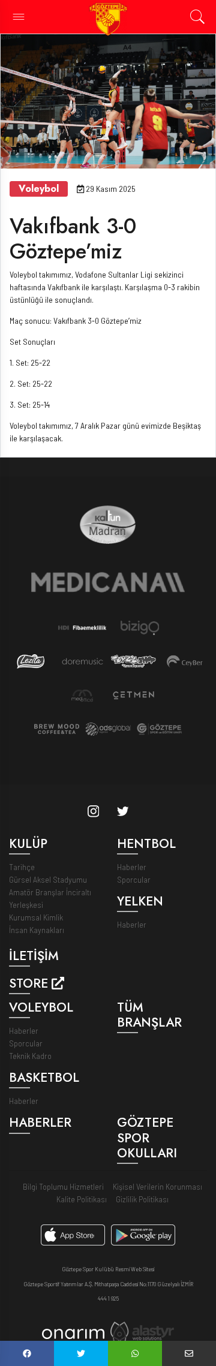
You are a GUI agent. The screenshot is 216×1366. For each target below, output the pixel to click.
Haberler (131, 867)
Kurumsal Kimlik (36, 917)
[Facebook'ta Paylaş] (27, 1353)
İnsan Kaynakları (36, 930)
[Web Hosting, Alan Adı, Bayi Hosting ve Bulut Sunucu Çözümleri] (142, 1331)
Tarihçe (22, 867)
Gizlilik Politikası (142, 1199)
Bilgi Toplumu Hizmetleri (63, 1186)
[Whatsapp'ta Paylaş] (135, 1353)
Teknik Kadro (30, 1056)
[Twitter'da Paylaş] (81, 1353)
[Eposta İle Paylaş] (189, 1353)
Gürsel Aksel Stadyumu (48, 879)
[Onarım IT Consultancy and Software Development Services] (73, 1333)
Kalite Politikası (81, 1199)
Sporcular (134, 879)
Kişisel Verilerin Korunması (157, 1186)
